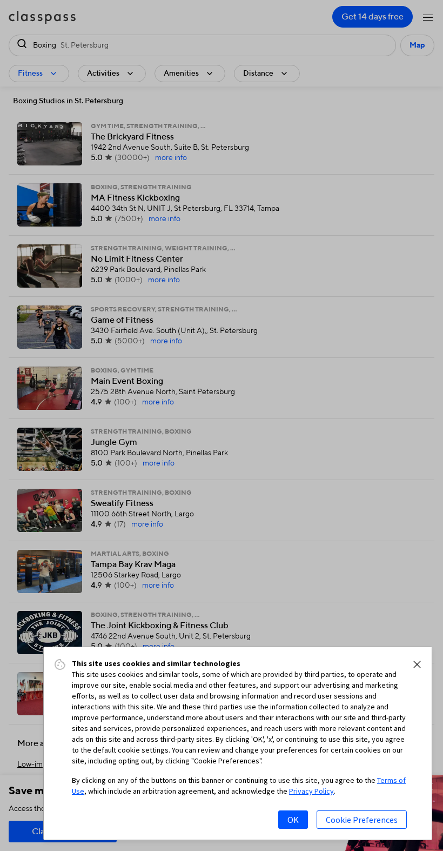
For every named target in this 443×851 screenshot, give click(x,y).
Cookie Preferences (362, 819)
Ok (293, 819)
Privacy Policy (311, 791)
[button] (417, 664)
